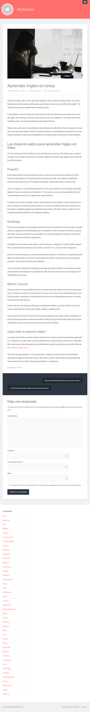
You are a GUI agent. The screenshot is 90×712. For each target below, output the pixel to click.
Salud (5, 643)
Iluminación (7, 592)
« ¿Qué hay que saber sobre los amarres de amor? (29, 388)
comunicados (34, 91)
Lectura (6, 601)
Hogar (5, 584)
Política (6, 639)
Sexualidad (7, 660)
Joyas (5, 596)
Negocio (6, 626)
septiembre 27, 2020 (16, 91)
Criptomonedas (9, 541)
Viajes (5, 690)
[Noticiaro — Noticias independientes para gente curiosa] (7, 9)
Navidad (6, 622)
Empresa (6, 562)
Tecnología (7, 668)
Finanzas (6, 575)
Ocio (4, 634)
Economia (6, 554)
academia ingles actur (19, 347)
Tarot (5, 664)
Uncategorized (8, 677)
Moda (5, 613)
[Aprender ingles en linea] (45, 54)
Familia (5, 571)
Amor (5, 516)
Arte (4, 524)
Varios (19, 367)
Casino (5, 533)
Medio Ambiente (9, 609)
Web (9, 473)
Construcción (8, 537)
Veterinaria (7, 685)
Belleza (5, 528)
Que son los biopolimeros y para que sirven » (62, 380)
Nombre (11, 450)
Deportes (6, 550)
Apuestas (6, 520)
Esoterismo (7, 567)
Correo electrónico (15, 462)
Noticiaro (25, 9)
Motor (5, 618)
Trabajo (6, 673)
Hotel (5, 588)
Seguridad (6, 647)
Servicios (6, 656)
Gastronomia (8, 579)
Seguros (6, 651)
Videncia (6, 694)
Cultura (6, 546)
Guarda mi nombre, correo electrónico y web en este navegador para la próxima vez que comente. (46, 485)
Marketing (7, 605)
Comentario (12, 416)
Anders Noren (74, 707)
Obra (5, 630)
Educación (7, 558)
